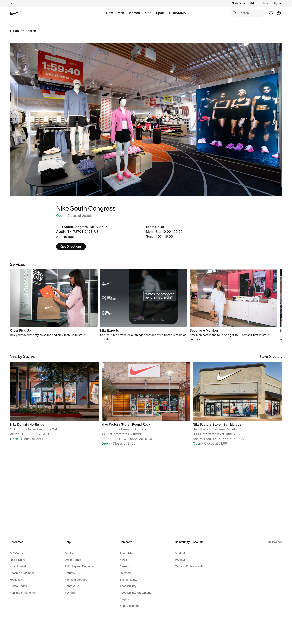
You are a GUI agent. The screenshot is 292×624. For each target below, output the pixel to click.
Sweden (277, 542)
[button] (54, 403)
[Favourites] (271, 13)
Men (121, 12)
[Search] (234, 13)
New (109, 12)
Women (134, 12)
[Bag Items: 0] (278, 13)
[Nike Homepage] (15, 13)
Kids (148, 12)
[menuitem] (256, 3)
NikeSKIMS (177, 12)
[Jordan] (12, 3)
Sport (160, 12)
